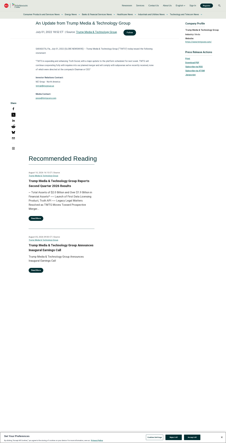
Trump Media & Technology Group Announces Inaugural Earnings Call (61, 247)
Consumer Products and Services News (41, 14)
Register (206, 6)
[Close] (222, 437)
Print (187, 58)
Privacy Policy (97, 440)
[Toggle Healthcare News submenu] (135, 14)
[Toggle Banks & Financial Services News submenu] (114, 14)
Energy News (71, 14)
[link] (127, 5)
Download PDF (192, 62)
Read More (36, 218)
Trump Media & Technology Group (96, 32)
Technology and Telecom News (184, 14)
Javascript (190, 75)
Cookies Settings (154, 437)
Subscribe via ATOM (195, 71)
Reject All (174, 437)
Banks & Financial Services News (97, 14)
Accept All (192, 437)
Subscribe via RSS (194, 66)
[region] (113, 437)
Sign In (193, 5)
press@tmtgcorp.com (46, 98)
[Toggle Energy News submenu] (79, 14)
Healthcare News (125, 14)
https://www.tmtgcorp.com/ (198, 42)
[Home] (16, 5)
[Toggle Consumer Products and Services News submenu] (62, 14)
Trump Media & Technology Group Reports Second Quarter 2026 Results (59, 183)
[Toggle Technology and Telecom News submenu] (201, 14)
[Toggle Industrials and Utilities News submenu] (167, 14)
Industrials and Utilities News (151, 14)
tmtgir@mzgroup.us (45, 86)
